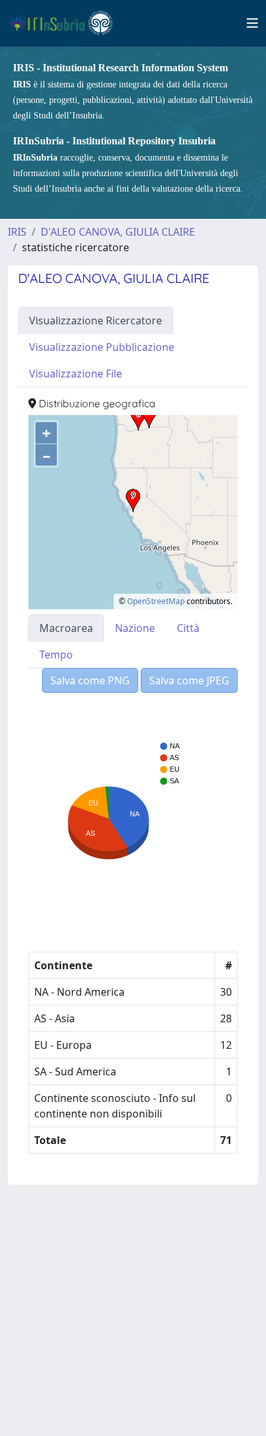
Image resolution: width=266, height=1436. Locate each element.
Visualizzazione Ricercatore (95, 320)
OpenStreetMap (156, 601)
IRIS (17, 232)
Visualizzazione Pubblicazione (101, 347)
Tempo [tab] (56, 654)
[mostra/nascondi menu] (252, 23)
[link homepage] (67, 23)
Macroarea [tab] (66, 628)
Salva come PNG (90, 680)
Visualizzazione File (75, 373)
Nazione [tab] (135, 628)
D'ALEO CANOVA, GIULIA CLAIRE (118, 232)
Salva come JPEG (189, 680)
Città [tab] (188, 628)
